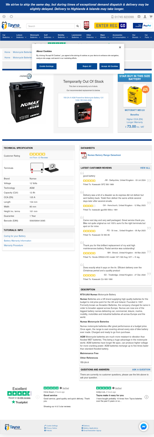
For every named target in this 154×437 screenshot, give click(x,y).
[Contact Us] (139, 17)
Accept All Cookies (109, 66)
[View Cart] (151, 17)
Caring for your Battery (15, 235)
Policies (49, 430)
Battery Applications (90, 428)
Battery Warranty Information (17, 240)
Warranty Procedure (13, 245)
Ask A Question (141, 369)
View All (145, 168)
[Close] (120, 47)
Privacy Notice (51, 428)
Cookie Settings (47, 66)
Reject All (87, 66)
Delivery (86, 425)
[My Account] (145, 17)
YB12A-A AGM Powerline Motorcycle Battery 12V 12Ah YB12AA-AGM (83, 98)
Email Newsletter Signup (92, 430)
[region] (78, 59)
